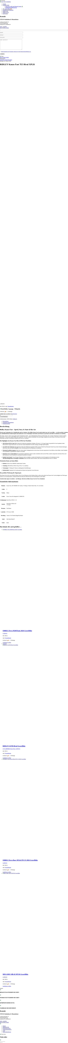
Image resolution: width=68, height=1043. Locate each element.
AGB (4, 1030)
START (4, 4)
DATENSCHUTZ (6, 1028)
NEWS (4, 1026)
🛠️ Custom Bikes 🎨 (7, 8)
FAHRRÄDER (6, 5)
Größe (1, 413)
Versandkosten (11, 406)
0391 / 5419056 (3, 26)
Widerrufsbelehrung (7, 1032)
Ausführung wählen (7, 642)
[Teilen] (3, 1041)
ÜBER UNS (5, 11)
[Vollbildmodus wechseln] (1, 1041)
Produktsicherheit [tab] (6, 423)
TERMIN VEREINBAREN (6, 59)
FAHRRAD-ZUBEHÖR (8, 10)
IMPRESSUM (6, 1027)
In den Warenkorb (4, 416)
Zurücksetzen (14, 413)
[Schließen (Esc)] (4, 1041)
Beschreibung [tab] (5, 421)
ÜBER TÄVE (6, 12)
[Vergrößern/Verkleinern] (0, 1041)
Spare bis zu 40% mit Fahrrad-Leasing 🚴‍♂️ (14, 6)
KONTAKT (5, 13)
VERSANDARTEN (7, 1029)
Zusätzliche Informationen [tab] (8, 422)
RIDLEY (15, 419)
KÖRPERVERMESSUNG (11, 7)
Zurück (1, 988)
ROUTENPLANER (4, 27)
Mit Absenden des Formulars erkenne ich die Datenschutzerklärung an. (16, 51)
